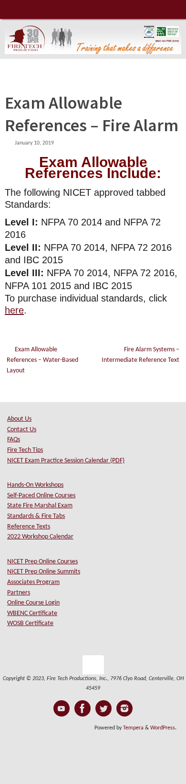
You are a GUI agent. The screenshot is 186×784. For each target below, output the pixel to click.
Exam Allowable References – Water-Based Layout (42, 360)
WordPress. (163, 728)
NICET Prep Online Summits (43, 572)
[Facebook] (82, 708)
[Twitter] (103, 708)
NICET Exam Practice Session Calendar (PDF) (65, 461)
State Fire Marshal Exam (39, 506)
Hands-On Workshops (35, 485)
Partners (18, 593)
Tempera (133, 728)
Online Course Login (33, 603)
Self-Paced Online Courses (41, 496)
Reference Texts (28, 527)
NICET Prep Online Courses (42, 562)
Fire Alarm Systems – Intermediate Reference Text (140, 355)
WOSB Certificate (30, 623)
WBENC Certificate (32, 613)
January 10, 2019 (34, 143)
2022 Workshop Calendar (40, 537)
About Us (19, 419)
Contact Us (21, 429)
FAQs (13, 440)
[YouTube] (61, 708)
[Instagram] (124, 708)
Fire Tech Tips (25, 450)
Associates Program (33, 582)
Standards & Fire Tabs (36, 516)
